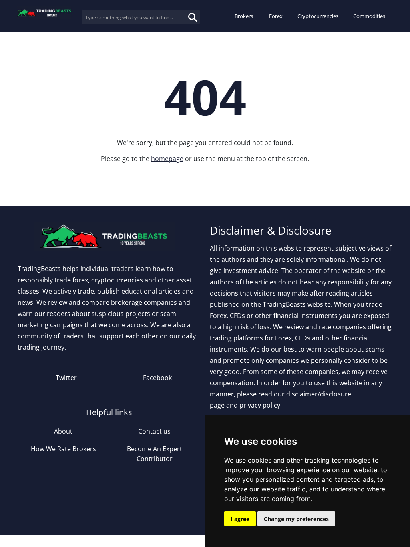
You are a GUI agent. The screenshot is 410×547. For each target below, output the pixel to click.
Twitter (65, 377)
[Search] (184, 12)
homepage (167, 158)
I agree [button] (240, 519)
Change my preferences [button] (296, 519)
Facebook (156, 377)
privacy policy (259, 405)
